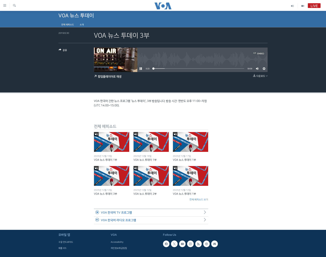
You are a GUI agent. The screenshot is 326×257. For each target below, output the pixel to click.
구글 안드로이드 (65, 242)
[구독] (214, 244)
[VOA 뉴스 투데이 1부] (111, 142)
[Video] (303, 5)
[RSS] (198, 244)
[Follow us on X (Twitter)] (174, 244)
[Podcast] (206, 244)
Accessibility (117, 242)
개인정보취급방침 (119, 248)
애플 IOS (62, 248)
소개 (82, 24)
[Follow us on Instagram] (190, 244)
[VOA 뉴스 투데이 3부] (111, 176)
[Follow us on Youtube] (182, 244)
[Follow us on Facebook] (166, 244)
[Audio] (292, 5)
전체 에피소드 (67, 24)
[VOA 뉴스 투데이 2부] (151, 176)
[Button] (63, 51)
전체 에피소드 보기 (198, 199)
